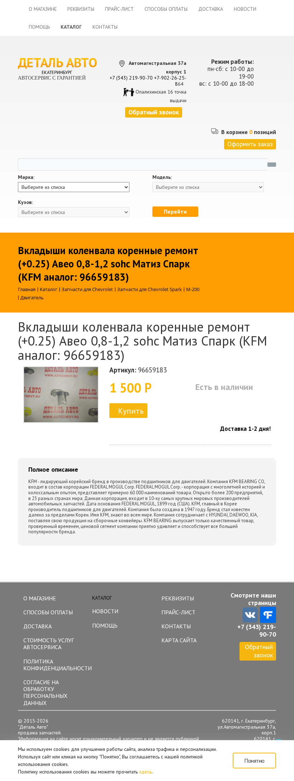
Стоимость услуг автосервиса (48, 644)
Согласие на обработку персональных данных (45, 692)
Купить (130, 411)
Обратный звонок (259, 651)
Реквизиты (80, 9)
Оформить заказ (250, 144)
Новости (245, 9)
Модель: (162, 177)
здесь (145, 771)
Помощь (39, 27)
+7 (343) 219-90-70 (131, 78)
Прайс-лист (119, 9)
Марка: (26, 177)
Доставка (210, 9)
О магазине (43, 9)
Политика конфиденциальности (54, 665)
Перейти (175, 211)
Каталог (71, 27)
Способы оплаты (166, 9)
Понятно (254, 760)
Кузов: (25, 202)
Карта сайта (178, 640)
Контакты (105, 27)
